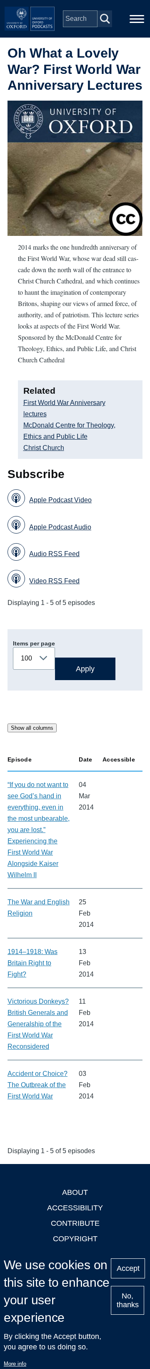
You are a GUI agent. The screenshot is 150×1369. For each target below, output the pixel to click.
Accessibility (75, 1208)
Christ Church (43, 447)
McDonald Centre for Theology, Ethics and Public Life (69, 431)
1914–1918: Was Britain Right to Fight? (33, 963)
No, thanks (128, 1300)
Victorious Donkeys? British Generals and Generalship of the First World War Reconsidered (38, 1024)
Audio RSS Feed (54, 553)
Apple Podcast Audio (60, 527)
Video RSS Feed (54, 581)
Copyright (75, 1239)
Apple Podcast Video (60, 500)
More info (15, 1364)
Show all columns (32, 728)
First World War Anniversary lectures (64, 408)
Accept (128, 1268)
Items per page (34, 643)
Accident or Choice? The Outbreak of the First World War (38, 1085)
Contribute (75, 1223)
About (75, 1192)
